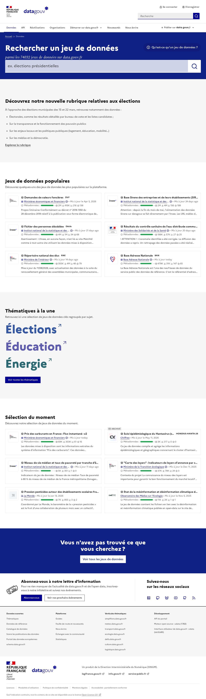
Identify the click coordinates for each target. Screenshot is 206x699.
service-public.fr (137, 674)
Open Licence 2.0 (90, 694)
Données (11, 27)
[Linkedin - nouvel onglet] (148, 598)
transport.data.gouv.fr (115, 629)
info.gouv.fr (114, 674)
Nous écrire (131, 27)
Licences (10, 687)
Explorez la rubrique (18, 145)
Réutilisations (37, 27)
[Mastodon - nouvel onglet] (157, 598)
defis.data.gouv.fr (113, 639)
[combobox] (169, 16)
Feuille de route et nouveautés (70, 623)
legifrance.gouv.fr (91, 674)
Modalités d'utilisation (28, 687)
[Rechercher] (194, 66)
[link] (168, 7)
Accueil (8, 36)
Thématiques (12, 618)
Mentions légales (79, 687)
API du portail (160, 618)
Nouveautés (113, 27)
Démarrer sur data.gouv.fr (84, 27)
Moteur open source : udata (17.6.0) (170, 623)
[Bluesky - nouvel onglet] (167, 598)
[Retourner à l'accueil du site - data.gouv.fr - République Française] (44, 670)
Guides (59, 618)
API (23, 27)
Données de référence (16, 623)
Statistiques (61, 639)
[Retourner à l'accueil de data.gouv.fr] (36, 11)
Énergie (26, 363)
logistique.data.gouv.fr (115, 649)
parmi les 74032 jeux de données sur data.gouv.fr (43, 57)
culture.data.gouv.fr (114, 644)
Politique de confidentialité (55, 687)
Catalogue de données (16, 629)
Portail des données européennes (21, 639)
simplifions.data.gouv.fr (115, 618)
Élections (31, 328)
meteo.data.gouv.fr (114, 623)
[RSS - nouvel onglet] (194, 598)
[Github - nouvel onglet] (185, 598)
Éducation (33, 345)
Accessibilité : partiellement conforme (109, 687)
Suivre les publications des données (22, 634)
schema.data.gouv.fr (15, 644)
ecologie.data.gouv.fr (115, 634)
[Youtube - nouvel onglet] (176, 598)
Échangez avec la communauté (70, 634)
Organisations (57, 27)
